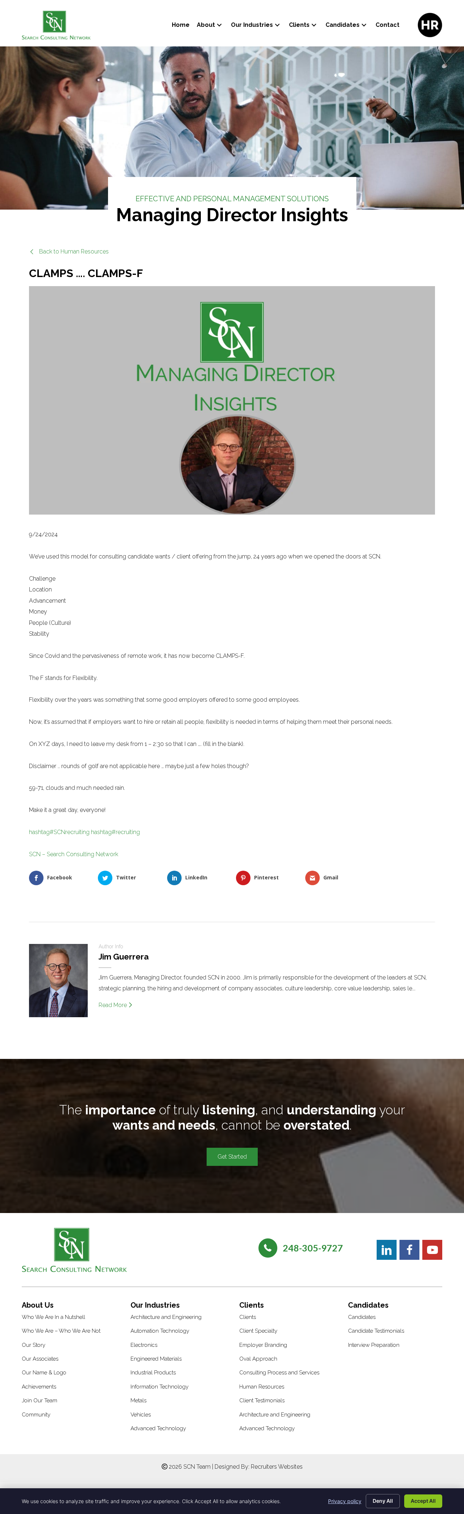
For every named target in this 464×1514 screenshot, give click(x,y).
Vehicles (140, 1414)
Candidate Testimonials (376, 1331)
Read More (113, 1005)
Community (36, 1414)
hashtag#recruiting (115, 832)
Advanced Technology (158, 1428)
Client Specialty (258, 1331)
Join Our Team (39, 1400)
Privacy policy (344, 1501)
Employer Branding (263, 1345)
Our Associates (40, 1359)
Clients (247, 1317)
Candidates (362, 1317)
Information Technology (159, 1386)
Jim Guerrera (124, 956)
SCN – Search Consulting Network (73, 854)
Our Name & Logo (44, 1372)
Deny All (383, 1501)
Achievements (39, 1386)
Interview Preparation (373, 1345)
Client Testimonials (262, 1400)
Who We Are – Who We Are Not (61, 1331)
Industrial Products (153, 1372)
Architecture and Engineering (166, 1317)
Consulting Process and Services (279, 1372)
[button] (219, 25)
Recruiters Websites (277, 1466)
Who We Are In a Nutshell (53, 1317)
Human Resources (261, 1386)
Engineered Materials (156, 1359)
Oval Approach (258, 1359)
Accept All (423, 1501)
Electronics (143, 1345)
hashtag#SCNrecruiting (59, 832)
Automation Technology (159, 1331)
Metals (138, 1400)
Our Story (33, 1345)
